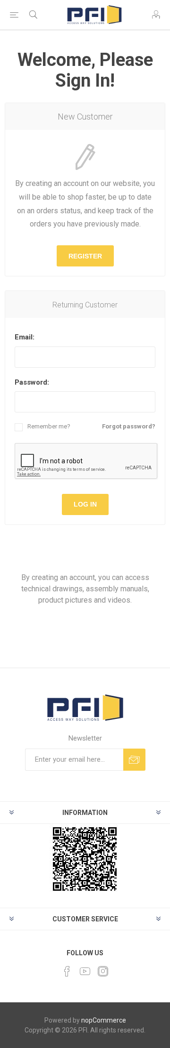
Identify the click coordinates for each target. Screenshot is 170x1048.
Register (85, 256)
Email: (24, 337)
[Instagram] (102, 971)
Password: (32, 382)
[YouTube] (85, 971)
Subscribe (134, 760)
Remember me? (48, 426)
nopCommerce (103, 1020)
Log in (85, 504)
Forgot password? (128, 426)
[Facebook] (67, 971)
